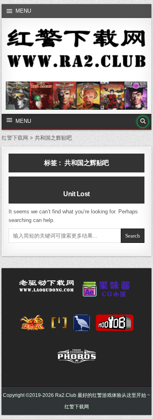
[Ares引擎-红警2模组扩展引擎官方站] (81, 325)
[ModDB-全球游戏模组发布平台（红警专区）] (114, 325)
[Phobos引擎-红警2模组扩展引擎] (77, 358)
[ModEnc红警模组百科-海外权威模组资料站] (59, 325)
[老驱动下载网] (46, 289)
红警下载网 (76, 407)
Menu (23, 11)
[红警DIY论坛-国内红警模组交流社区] (32, 325)
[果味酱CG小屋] (108, 291)
